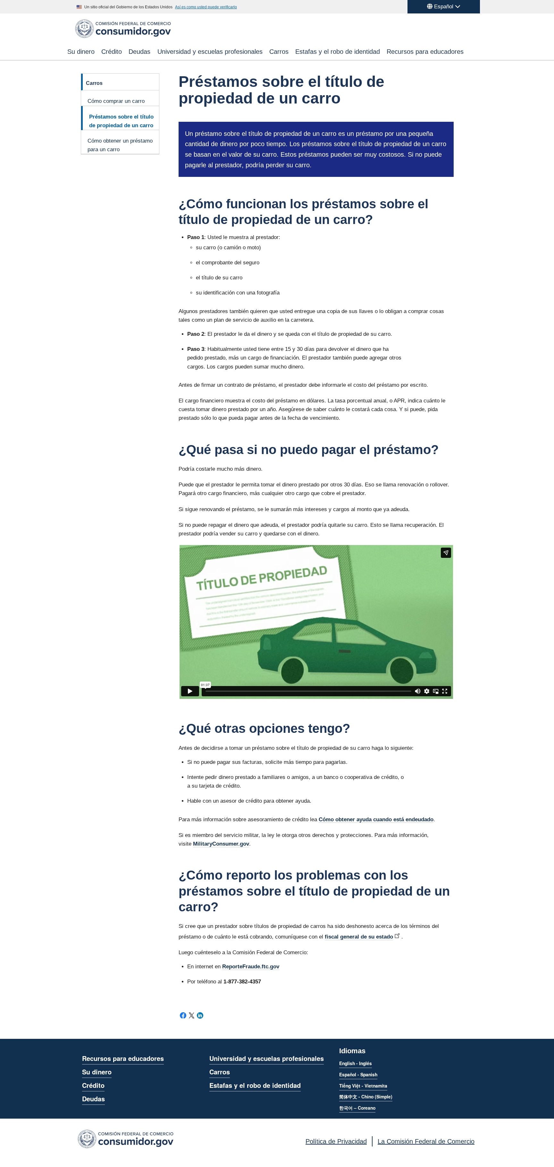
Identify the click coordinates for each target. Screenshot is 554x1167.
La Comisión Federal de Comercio (426, 1141)
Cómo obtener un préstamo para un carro (120, 145)
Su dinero (81, 51)
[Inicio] (123, 37)
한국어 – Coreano (357, 1108)
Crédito (111, 51)
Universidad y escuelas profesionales (210, 51)
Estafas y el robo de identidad (337, 51)
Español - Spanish (358, 1074)
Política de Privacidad (336, 1141)
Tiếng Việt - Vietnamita (363, 1085)
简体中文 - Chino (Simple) (365, 1096)
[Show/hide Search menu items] (481, 51)
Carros (279, 51)
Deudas (139, 51)
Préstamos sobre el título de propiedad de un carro (121, 121)
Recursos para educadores (425, 51)
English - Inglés (355, 1063)
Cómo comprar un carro (116, 101)
